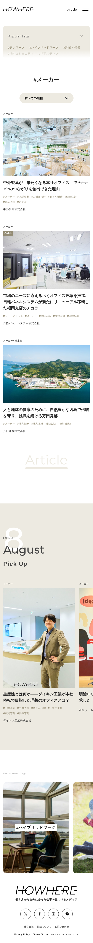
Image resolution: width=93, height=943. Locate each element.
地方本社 (38, 423)
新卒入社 (10, 202)
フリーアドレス (14, 316)
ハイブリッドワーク (44, 47)
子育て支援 (56, 708)
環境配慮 (74, 316)
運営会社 (29, 926)
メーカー (8, 113)
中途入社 (24, 708)
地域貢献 (46, 316)
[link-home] (18, 9)
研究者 (23, 202)
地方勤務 (24, 423)
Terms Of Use (40, 934)
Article (72, 9)
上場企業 (24, 196)
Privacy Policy (22, 934)
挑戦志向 (60, 316)
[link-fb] (25, 914)
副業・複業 (72, 47)
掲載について (44, 926)
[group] (36, 827)
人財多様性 (39, 196)
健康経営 (71, 196)
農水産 (18, 340)
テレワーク (16, 47)
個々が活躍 (56, 196)
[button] (4, 655)
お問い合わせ (62, 926)
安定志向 (10, 713)
